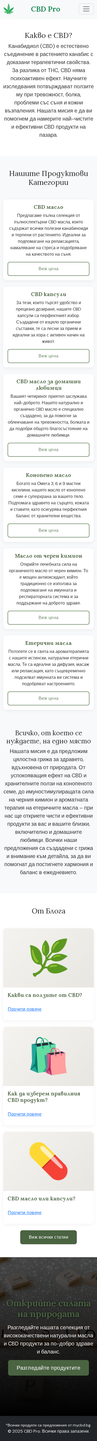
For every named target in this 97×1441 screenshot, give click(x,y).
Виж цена (49, 269)
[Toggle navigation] (86, 8)
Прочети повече (24, 1009)
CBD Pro (45, 8)
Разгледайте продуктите (48, 1367)
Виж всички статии (48, 1237)
